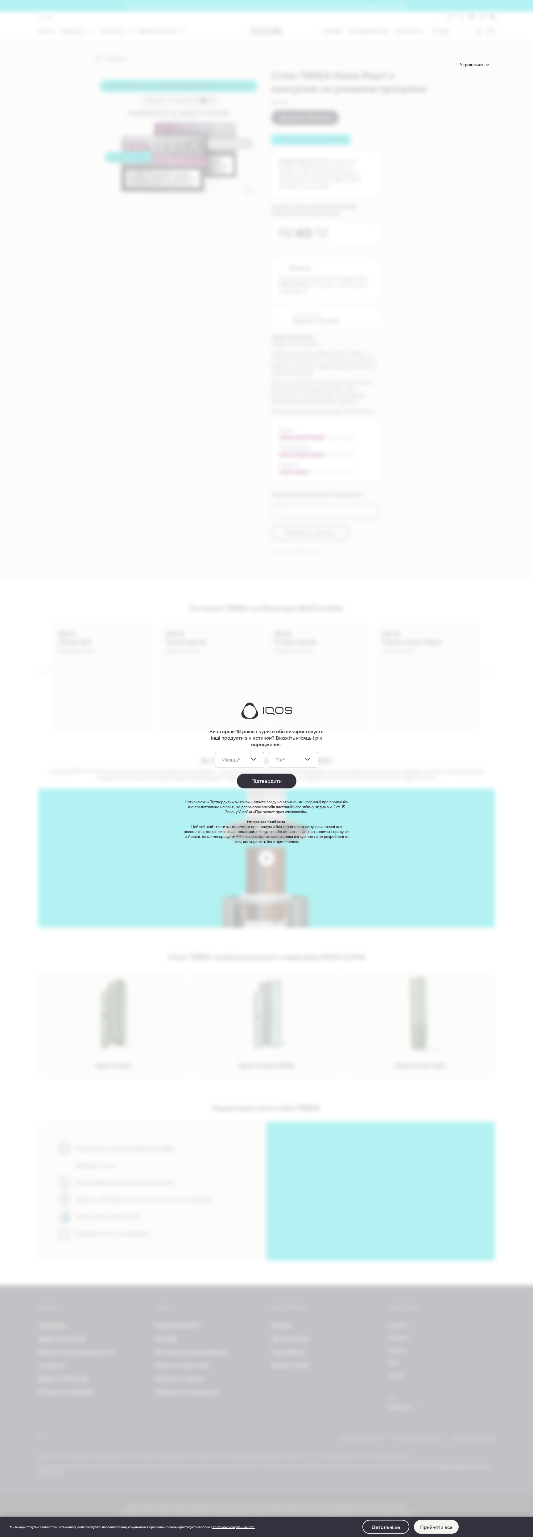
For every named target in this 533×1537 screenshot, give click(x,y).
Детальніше (386, 1527)
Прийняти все (436, 1527)
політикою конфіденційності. (233, 1526)
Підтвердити (266, 781)
